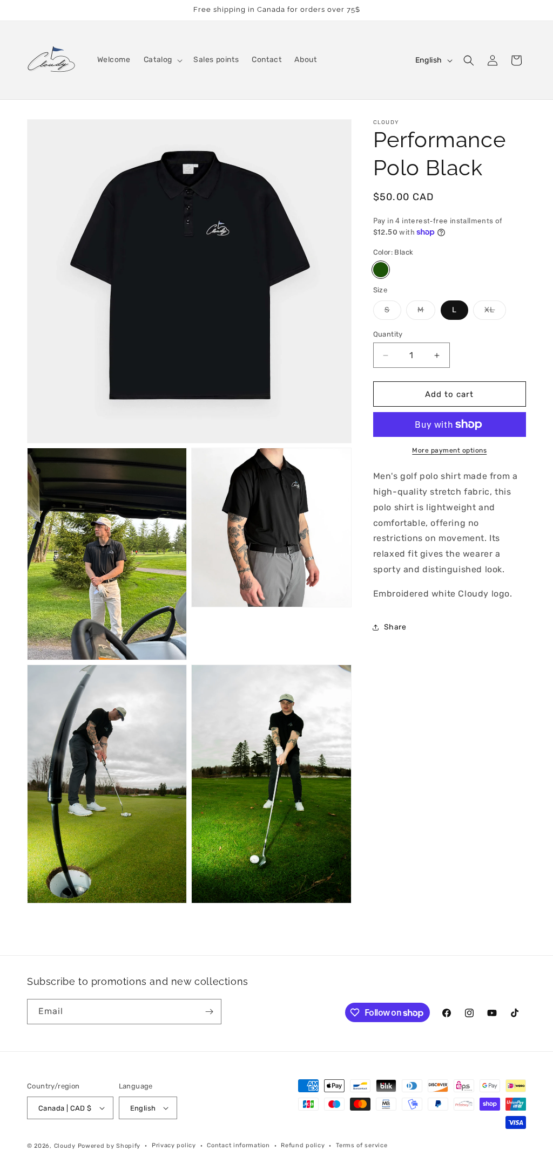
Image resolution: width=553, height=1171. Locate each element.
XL (495, 312)
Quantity (388, 334)
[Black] (380, 269)
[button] (162, 60)
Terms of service (361, 1145)
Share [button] (395, 627)
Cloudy (65, 1145)
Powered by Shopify (109, 1145)
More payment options (449, 450)
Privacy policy (174, 1145)
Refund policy (303, 1145)
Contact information (238, 1145)
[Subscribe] (209, 1011)
